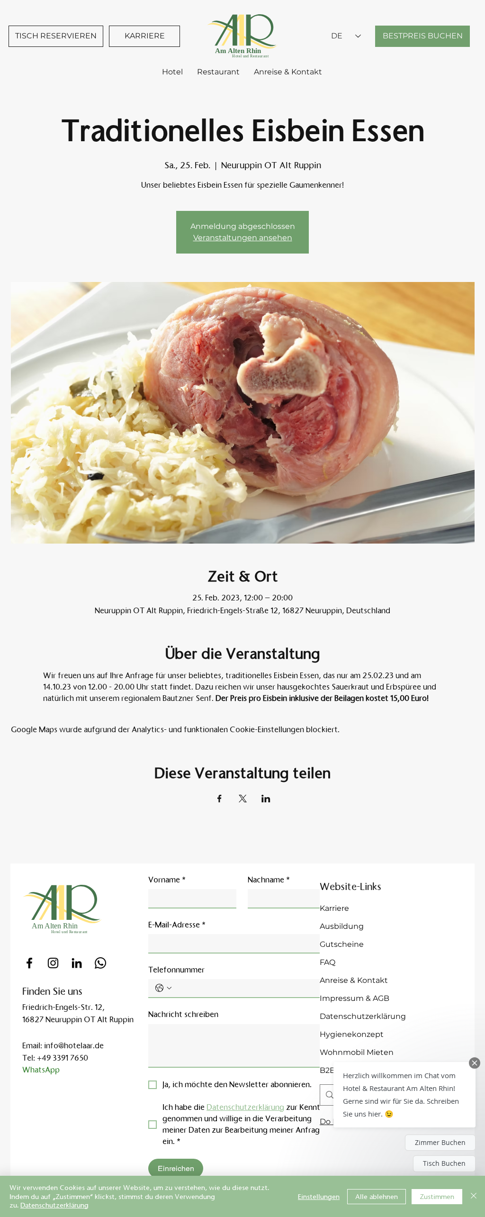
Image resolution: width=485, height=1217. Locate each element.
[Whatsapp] (100, 963)
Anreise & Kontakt (354, 980)
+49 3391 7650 (62, 1058)
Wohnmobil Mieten (357, 1052)
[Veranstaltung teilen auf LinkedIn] (265, 798)
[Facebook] (29, 963)
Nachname (269, 880)
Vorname (167, 880)
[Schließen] (473, 1196)
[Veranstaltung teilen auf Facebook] (219, 798)
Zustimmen (437, 1196)
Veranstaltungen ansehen (242, 237)
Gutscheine (342, 944)
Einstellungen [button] (319, 1196)
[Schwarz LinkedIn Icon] (77, 963)
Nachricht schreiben (183, 1014)
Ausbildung (342, 926)
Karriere (334, 908)
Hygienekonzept (352, 1034)
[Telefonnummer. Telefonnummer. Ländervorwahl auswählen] (163, 988)
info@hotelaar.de (74, 1046)
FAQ (327, 962)
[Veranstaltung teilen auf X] (242, 798)
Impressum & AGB (354, 998)
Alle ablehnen (376, 1196)
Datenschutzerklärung (363, 1016)
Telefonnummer (176, 970)
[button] (404, 1094)
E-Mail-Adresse (177, 925)
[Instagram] (53, 963)
